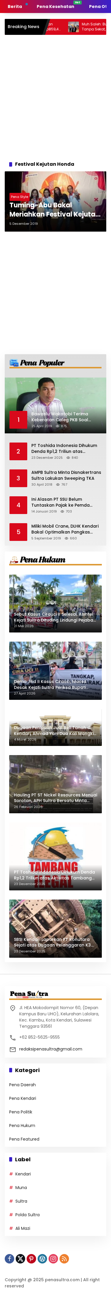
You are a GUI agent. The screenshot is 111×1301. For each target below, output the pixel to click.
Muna (21, 1188)
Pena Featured (24, 1139)
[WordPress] (42, 1258)
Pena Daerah (22, 1085)
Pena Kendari (22, 1098)
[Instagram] (53, 1258)
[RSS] (64, 1258)
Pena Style (19, 196)
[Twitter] (20, 1258)
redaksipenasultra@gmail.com (50, 1049)
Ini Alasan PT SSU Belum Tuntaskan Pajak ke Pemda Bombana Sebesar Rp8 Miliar (62, 502)
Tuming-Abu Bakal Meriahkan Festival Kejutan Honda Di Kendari (54, 210)
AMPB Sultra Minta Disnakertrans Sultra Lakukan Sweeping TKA (66, 475)
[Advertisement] (55, 96)
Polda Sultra (27, 1215)
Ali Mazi (22, 1228)
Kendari (23, 1174)
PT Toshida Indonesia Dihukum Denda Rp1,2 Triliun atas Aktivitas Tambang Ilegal (64, 448)
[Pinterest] (31, 1258)
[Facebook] (9, 1258)
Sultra (21, 1201)
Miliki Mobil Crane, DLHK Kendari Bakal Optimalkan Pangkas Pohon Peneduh (65, 529)
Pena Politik (20, 1112)
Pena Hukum (22, 1125)
